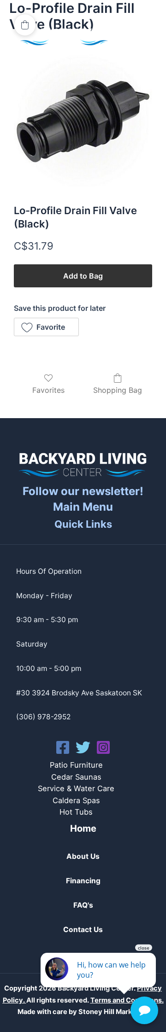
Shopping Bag (117, 390)
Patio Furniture (76, 765)
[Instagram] (103, 747)
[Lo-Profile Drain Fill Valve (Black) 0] (83, 121)
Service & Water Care (76, 788)
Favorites (48, 390)
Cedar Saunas (76, 776)
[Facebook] (62, 747)
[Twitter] (83, 747)
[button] (46, 327)
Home (83, 828)
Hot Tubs (76, 811)
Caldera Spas (76, 800)
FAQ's (83, 905)
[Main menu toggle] (138, 37)
